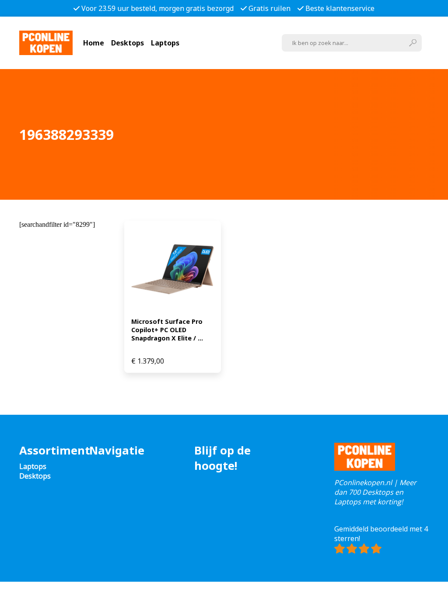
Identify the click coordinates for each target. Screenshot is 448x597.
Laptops (165, 43)
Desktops (127, 43)
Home (93, 43)
